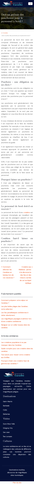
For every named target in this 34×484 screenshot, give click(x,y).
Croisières (5, 33)
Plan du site (17, 483)
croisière (26, 212)
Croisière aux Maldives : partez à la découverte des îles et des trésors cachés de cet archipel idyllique (25, 275)
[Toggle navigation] (30, 3)
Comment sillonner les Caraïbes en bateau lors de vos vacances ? (8, 272)
